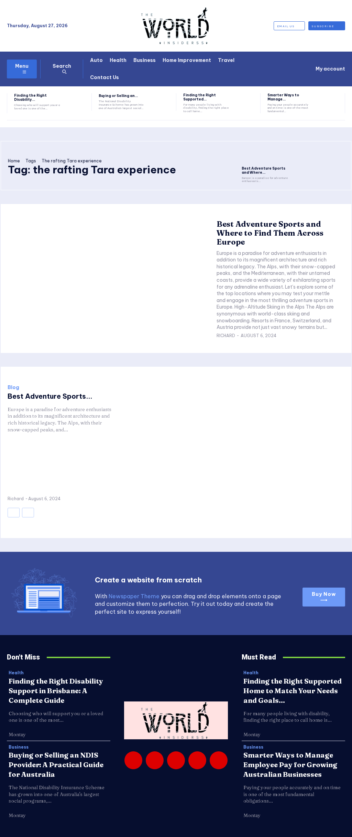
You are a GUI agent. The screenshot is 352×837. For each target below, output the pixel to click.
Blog (13, 387)
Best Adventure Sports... (50, 396)
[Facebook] (133, 760)
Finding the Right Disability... (30, 97)
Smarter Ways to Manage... (283, 97)
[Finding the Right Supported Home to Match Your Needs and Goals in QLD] (244, 102)
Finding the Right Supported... (199, 97)
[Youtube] (219, 760)
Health (16, 672)
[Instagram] (155, 760)
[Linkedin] (176, 760)
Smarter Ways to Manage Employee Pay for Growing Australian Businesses (290, 765)
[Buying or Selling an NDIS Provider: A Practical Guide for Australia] (160, 102)
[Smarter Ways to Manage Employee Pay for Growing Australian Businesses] (329, 102)
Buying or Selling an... (118, 96)
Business (19, 747)
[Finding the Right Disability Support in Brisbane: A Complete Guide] (76, 102)
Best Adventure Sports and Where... (263, 170)
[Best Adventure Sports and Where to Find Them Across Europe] (266, 155)
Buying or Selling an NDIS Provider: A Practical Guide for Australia (56, 765)
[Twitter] (197, 760)
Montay (17, 734)
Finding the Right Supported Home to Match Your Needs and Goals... (292, 691)
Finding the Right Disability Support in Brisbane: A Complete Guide (56, 691)
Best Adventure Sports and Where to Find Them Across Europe (270, 233)
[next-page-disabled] (28, 512)
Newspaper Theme (134, 596)
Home (14, 160)
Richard (226, 335)
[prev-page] (14, 512)
